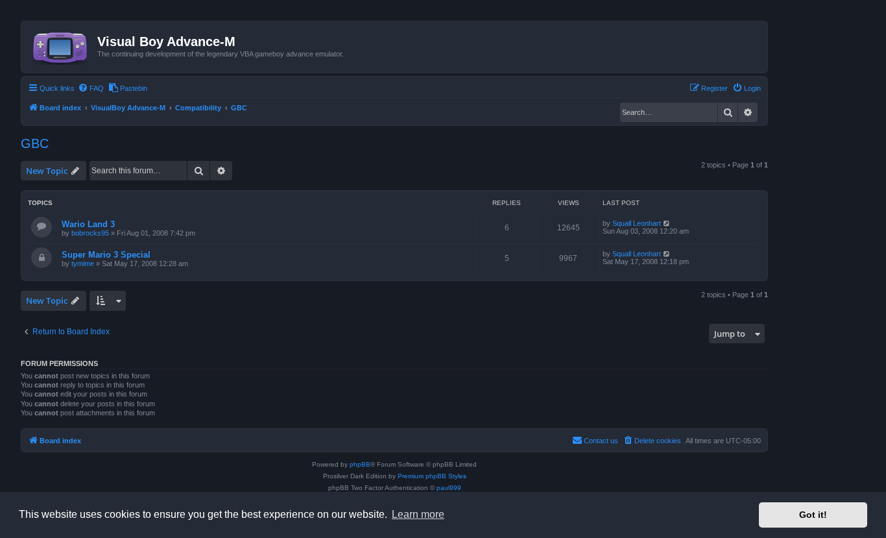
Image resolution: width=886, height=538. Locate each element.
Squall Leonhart (636, 223)
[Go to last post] (667, 223)
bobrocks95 (90, 233)
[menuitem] (91, 88)
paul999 (449, 487)
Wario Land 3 (88, 224)
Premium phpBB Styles (432, 476)
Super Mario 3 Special (106, 255)
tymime (82, 263)
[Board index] (61, 45)
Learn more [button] (418, 514)
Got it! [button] (813, 514)
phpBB (360, 464)
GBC (35, 143)
